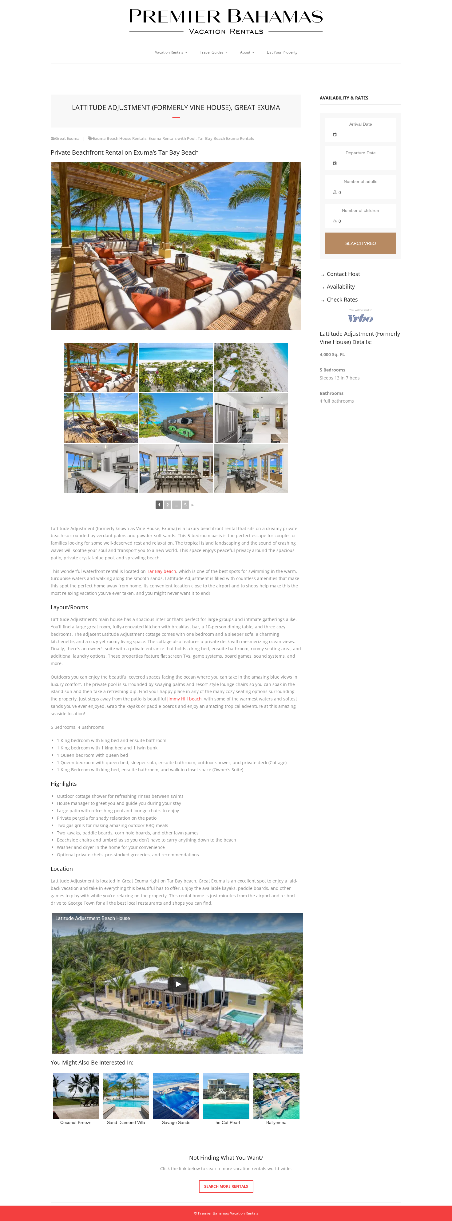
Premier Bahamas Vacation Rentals (228, 1213)
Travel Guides (212, 52)
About (245, 52)
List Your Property (282, 52)
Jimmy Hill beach (184, 699)
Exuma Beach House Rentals (119, 138)
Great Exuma (67, 138)
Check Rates (342, 299)
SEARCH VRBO (360, 243)
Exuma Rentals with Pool (172, 138)
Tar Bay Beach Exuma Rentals (226, 138)
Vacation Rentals (169, 52)
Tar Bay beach (161, 571)
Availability (341, 286)
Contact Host (343, 274)
